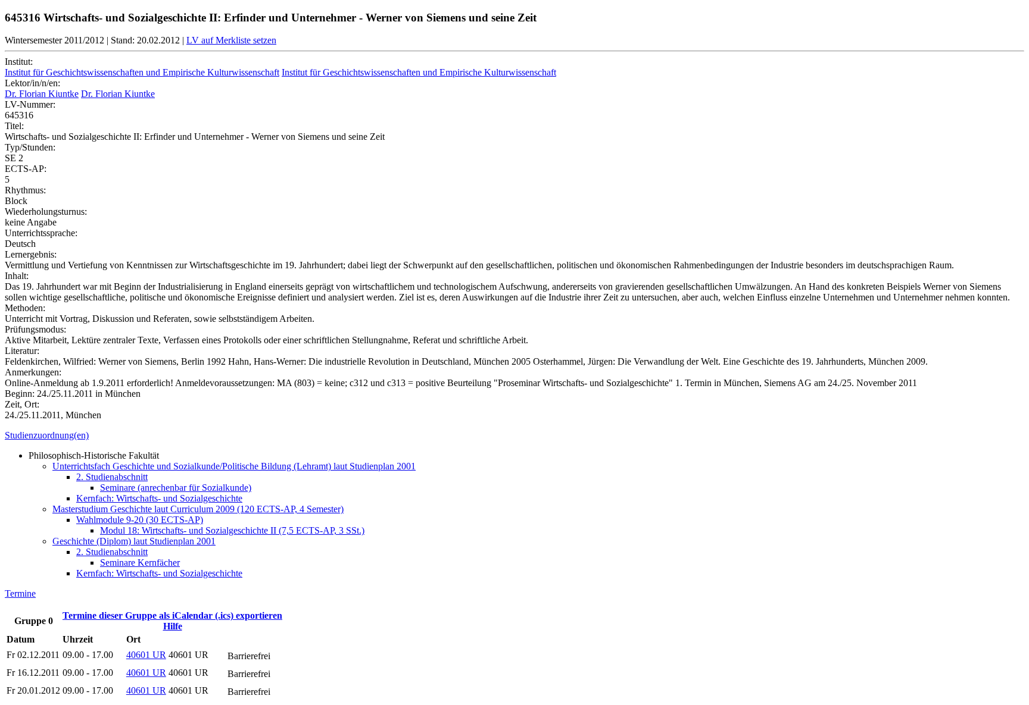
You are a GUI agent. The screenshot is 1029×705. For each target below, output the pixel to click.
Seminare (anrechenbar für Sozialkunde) (175, 487)
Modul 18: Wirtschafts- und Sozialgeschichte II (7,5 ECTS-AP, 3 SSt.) (232, 530)
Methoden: (25, 308)
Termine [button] (20, 593)
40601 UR (146, 655)
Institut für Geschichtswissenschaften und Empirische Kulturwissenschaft (142, 72)
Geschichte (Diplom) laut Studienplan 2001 (134, 541)
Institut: (19, 62)
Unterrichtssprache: (41, 233)
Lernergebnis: (31, 254)
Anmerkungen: (33, 372)
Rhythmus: (25, 190)
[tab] (514, 435)
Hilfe (172, 626)
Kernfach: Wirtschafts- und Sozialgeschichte (159, 498)
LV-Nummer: (30, 104)
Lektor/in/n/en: (32, 83)
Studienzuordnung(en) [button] (47, 435)
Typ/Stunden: (30, 147)
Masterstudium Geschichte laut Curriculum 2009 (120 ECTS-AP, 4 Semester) (198, 509)
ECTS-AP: (25, 169)
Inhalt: (17, 276)
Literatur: (22, 351)
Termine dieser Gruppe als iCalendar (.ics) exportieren (172, 615)
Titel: (14, 126)
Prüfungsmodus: (35, 329)
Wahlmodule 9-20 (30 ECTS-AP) (139, 520)
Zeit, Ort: (22, 404)
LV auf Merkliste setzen (231, 40)
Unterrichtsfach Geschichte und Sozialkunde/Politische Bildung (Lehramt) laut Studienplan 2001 (234, 466)
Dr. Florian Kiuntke (42, 94)
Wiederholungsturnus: (46, 211)
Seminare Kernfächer (140, 562)
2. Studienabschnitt (112, 477)
